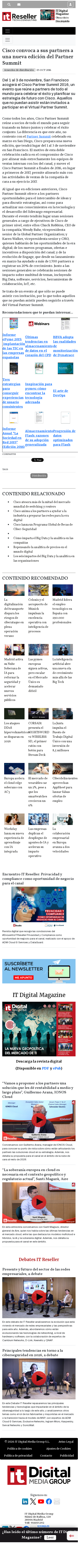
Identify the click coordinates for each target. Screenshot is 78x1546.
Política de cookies (19, 1448)
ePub (57, 1068)
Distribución (39, 475)
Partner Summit (39, 136)
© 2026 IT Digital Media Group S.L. (27, 1441)
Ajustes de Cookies (58, 1448)
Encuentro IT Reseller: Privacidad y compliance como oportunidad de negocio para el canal (38, 879)
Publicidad (67, 1455)
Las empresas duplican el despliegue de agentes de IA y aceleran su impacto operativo (38, 842)
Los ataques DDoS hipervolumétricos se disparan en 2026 (16, 732)
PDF (45, 1068)
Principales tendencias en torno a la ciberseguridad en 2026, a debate (32, 1353)
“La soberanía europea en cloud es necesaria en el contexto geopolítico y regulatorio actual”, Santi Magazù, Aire (35, 1174)
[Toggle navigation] (7, 31)
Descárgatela (62, 21)
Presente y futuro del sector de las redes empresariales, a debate (36, 1272)
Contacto (46, 1455)
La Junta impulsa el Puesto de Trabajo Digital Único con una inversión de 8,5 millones (63, 737)
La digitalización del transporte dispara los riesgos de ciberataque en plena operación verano (14, 618)
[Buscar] (9, 4)
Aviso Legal (66, 1441)
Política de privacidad (18, 1455)
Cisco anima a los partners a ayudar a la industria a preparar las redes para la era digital (41, 515)
